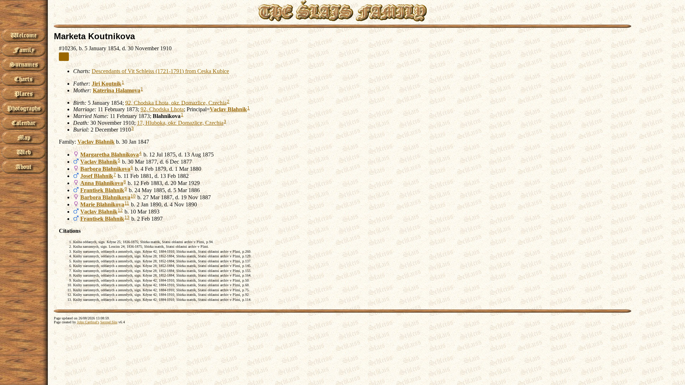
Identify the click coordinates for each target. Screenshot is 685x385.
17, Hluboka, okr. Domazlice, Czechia (180, 123)
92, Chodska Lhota (162, 109)
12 (120, 210)
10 (133, 196)
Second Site (108, 322)
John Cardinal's (88, 322)
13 (127, 217)
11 (127, 203)
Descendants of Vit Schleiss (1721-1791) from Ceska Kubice (160, 71)
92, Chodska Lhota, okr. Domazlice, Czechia (176, 102)
